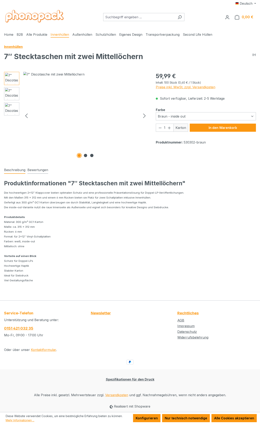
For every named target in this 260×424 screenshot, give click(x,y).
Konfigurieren (147, 418)
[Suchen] (179, 17)
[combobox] (139, 17)
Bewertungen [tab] (37, 170)
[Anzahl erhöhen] (169, 128)
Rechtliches (188, 313)
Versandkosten (116, 395)
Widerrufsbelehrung (192, 337)
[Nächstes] (144, 115)
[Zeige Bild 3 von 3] (91, 155)
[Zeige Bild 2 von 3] (85, 155)
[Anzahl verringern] (160, 128)
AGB (180, 320)
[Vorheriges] (26, 115)
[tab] (14, 170)
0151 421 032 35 (18, 328)
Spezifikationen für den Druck (130, 379)
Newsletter (101, 313)
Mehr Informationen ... (20, 420)
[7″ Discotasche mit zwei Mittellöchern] (85, 115)
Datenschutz (187, 332)
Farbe (160, 110)
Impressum (186, 326)
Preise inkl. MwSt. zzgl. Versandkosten (185, 87)
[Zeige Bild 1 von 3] (79, 155)
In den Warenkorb (223, 128)
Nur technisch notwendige (186, 418)
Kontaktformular (43, 350)
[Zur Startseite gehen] (34, 16)
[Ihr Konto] (227, 17)
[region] (76, 115)
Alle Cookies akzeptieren (234, 418)
